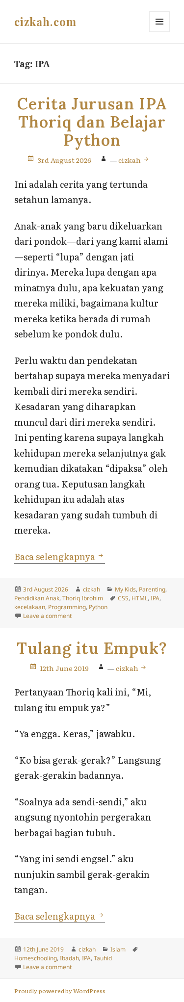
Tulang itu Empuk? (92, 648)
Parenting (152, 589)
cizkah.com (45, 21)
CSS (123, 598)
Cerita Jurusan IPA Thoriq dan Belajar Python (92, 122)
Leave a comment (47, 616)
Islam (118, 949)
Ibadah (69, 958)
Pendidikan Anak (36, 598)
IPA (155, 598)
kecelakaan (29, 607)
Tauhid (103, 958)
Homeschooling (35, 958)
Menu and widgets (160, 31)
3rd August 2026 (64, 160)
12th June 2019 (64, 668)
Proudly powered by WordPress (59, 990)
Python (98, 607)
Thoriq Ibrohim (82, 598)
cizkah (130, 160)
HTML (139, 598)
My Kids (125, 589)
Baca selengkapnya (59, 556)
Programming (67, 607)
